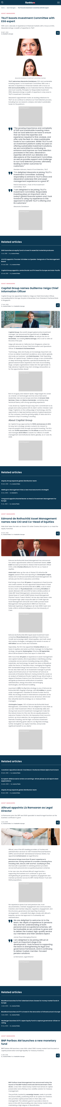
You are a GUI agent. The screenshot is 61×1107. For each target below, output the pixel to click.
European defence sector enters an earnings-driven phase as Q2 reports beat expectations (29, 780)
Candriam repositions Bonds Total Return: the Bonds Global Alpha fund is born (30, 770)
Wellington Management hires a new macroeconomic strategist (25, 490)
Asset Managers (8, 13)
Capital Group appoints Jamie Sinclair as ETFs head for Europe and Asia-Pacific (30, 270)
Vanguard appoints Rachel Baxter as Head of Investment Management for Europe (28, 500)
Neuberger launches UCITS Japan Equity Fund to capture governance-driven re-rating (30, 1022)
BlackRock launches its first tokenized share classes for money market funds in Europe (30, 1002)
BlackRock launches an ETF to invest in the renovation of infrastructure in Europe (30, 1012)
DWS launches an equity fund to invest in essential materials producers (27, 250)
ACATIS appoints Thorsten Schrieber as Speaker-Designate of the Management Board (30, 260)
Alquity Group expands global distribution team (19, 481)
